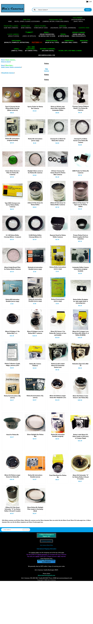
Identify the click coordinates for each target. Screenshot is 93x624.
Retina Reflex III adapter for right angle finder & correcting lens (80, 301)
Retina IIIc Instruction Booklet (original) (58, 435)
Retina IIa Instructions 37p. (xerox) (35, 396)
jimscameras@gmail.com (46, 55)
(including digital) (48, 49)
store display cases (41, 27)
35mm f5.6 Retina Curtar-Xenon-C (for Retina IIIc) (80, 396)
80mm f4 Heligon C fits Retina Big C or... (12, 332)
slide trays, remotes (11, 27)
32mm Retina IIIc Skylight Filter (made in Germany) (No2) (35, 509)
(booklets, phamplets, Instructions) (16, 41)
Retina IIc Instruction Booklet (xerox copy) (35, 300)
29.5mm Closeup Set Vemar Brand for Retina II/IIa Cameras (57, 172)
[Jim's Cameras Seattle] (12, 8)
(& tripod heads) (63, 35)
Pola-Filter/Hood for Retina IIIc (57, 476)
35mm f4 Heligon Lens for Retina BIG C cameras (35, 332)
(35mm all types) (16, 49)
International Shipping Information (46, 549)
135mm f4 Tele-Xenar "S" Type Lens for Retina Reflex (80, 204)
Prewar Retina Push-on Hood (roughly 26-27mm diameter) (80, 237)
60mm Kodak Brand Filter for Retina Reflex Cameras (12, 268)
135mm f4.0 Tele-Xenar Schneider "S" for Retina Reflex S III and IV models (12, 509)
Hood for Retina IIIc (12, 434)
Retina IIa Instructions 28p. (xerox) (12, 396)
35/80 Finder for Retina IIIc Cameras (80, 171)
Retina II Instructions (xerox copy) (57, 300)
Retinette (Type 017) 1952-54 (80, 364)
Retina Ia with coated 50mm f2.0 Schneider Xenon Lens (57, 365)
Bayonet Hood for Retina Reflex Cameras (58, 236)
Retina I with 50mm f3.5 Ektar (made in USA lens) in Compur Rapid (80, 436)
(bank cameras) (26, 27)
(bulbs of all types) (52, 41)
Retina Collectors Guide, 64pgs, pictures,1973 (12, 364)
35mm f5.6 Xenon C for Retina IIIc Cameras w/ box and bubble (57, 333)
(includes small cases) (69, 41)
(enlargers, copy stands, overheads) (63, 27)
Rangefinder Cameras (8, 72)
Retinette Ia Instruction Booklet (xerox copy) (35, 268)
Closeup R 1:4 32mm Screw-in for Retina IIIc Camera (80, 140)
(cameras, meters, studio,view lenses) (56, 20)
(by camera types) (31, 48)
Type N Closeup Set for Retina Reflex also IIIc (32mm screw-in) (12, 108)
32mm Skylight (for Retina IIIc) (35, 435)
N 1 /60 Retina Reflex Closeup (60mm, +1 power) (12, 236)
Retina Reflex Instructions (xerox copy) (58, 268)
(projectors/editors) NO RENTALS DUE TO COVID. (47, 34)
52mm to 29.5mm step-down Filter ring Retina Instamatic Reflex (58, 108)
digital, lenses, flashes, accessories (27, 20)
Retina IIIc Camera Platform (35, 364)
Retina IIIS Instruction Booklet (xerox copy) (12, 300)
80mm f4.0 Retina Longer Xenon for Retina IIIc (12, 476)
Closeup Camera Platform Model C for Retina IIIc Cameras (80, 108)
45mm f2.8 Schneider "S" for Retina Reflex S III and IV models (80, 477)
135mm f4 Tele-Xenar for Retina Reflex (35, 203)
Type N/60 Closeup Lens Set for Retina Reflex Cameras (12, 204)
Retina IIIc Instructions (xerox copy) (35, 139)
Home (10, 21)
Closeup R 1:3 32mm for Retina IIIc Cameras (57, 139)
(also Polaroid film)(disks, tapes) (78, 19)
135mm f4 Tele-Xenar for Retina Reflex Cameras (57, 203)
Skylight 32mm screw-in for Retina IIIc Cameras (35, 171)
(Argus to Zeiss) (13, 35)
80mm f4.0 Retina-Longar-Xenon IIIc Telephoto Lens (58, 396)
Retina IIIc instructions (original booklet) (12, 139)
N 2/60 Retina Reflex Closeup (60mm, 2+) (35, 236)
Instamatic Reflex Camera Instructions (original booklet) (80, 269)
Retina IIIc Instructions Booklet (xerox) (35, 476)
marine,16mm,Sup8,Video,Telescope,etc (79, 34)
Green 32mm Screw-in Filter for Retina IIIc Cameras (12, 172)
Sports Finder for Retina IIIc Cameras (35, 107)
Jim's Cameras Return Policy (46, 545)
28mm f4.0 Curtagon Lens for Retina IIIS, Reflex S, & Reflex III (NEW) (80, 333)
